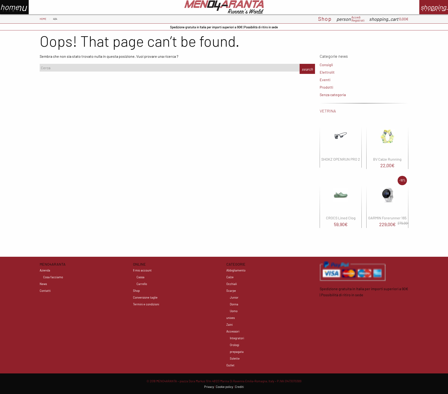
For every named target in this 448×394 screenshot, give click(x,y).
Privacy (209, 387)
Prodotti (326, 87)
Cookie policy (224, 387)
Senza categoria (333, 94)
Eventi (325, 79)
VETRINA (328, 110)
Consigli (326, 64)
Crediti (239, 387)
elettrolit (327, 72)
